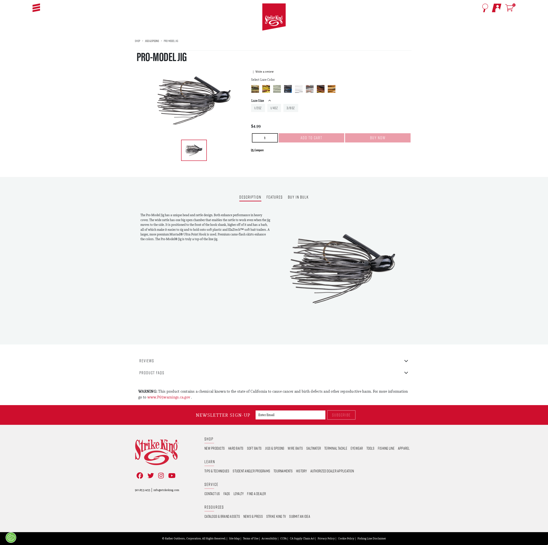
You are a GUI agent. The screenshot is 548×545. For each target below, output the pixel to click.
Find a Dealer (256, 493)
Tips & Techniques (216, 471)
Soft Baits (254, 448)
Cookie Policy (346, 538)
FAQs (226, 493)
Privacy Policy (326, 538)
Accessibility (269, 538)
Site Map (234, 538)
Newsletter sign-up (223, 415)
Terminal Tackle (335, 448)
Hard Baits (236, 448)
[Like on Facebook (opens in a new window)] (139, 475)
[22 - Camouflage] (310, 89)
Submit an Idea (299, 516)
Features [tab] (275, 197)
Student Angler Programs (251, 471)
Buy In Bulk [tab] (298, 197)
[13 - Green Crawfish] (266, 89)
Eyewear (357, 448)
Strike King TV (276, 516)
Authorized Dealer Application (332, 471)
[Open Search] (485, 7)
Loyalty (239, 493)
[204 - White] (299, 89)
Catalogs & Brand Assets (222, 516)
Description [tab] (250, 197)
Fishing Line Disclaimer (371, 538)
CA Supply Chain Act (302, 538)
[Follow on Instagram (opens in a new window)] (160, 475)
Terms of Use (250, 538)
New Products (214, 448)
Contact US (212, 493)
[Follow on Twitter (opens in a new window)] (150, 475)
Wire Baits (295, 448)
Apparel (404, 448)
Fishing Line (386, 448)
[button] (36, 7)
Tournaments (283, 471)
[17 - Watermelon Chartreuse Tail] (277, 89)
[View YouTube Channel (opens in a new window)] (171, 475)
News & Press (253, 516)
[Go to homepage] (274, 17)
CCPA (283, 538)
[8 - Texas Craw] (332, 89)
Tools (370, 448)
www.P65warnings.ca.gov (169, 397)
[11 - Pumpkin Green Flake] (255, 89)
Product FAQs (151, 372)
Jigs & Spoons (152, 41)
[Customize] (11, 537)
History (301, 471)
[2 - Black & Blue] (288, 89)
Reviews (146, 360)
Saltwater (313, 448)
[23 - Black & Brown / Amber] (321, 89)
